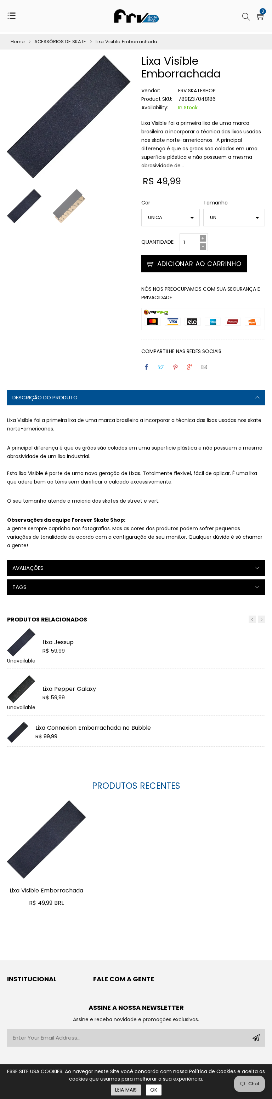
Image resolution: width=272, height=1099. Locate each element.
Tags (19, 587)
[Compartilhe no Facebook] (147, 366)
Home (18, 41)
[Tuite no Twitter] (161, 366)
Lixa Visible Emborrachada (46, 890)
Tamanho (215, 202)
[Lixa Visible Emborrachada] (46, 839)
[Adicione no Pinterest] (176, 366)
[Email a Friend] (204, 366)
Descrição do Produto (45, 397)
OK (153, 1089)
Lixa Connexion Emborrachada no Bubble (93, 728)
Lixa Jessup (58, 642)
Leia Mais (126, 1089)
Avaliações (28, 568)
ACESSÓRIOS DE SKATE (60, 41)
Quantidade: (158, 241)
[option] (63, 208)
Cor (145, 202)
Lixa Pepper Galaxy (69, 689)
